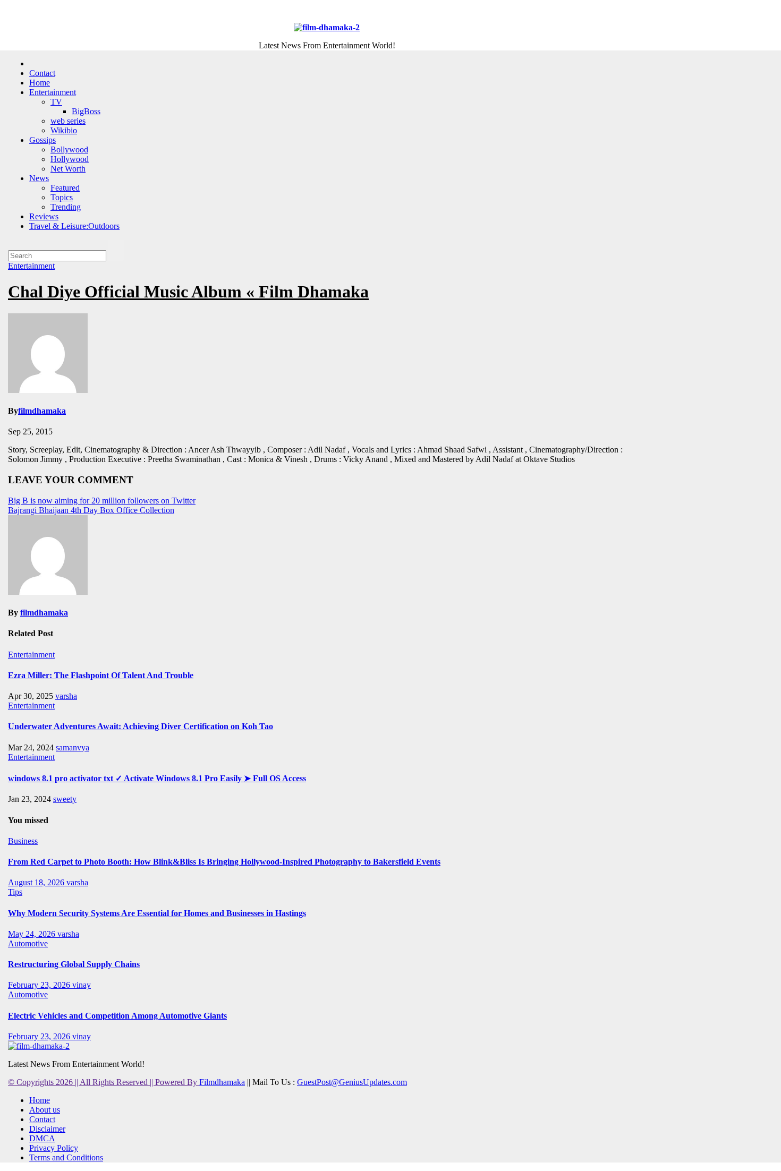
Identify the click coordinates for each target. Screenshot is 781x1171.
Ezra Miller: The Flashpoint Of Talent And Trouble (100, 675)
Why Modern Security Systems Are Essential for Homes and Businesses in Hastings (157, 913)
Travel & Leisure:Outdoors (74, 225)
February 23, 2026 (40, 984)
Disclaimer (47, 1128)
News (39, 178)
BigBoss (86, 111)
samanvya (72, 747)
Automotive (28, 943)
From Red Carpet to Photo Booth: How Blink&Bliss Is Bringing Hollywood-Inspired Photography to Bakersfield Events (224, 861)
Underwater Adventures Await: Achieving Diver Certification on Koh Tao (140, 726)
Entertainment (52, 92)
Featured (65, 187)
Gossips (42, 139)
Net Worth (68, 168)
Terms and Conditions (66, 1157)
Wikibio (63, 130)
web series (68, 120)
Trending (65, 206)
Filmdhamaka (222, 1082)
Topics (61, 197)
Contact (42, 73)
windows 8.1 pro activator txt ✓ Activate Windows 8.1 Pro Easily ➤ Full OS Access (157, 778)
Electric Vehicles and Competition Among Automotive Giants (117, 1015)
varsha (66, 695)
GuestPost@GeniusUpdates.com (352, 1082)
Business (23, 840)
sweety (65, 799)
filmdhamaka (42, 410)
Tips (15, 891)
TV (56, 101)
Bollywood (69, 149)
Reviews (43, 216)
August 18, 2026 (37, 882)
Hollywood (69, 159)
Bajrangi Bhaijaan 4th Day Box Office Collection (91, 510)
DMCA (42, 1138)
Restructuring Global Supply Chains (74, 964)
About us (44, 1109)
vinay (81, 984)
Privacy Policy (53, 1147)
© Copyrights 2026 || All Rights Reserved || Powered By (103, 1082)
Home (39, 82)
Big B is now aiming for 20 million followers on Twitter (102, 500)
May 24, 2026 (32, 933)
